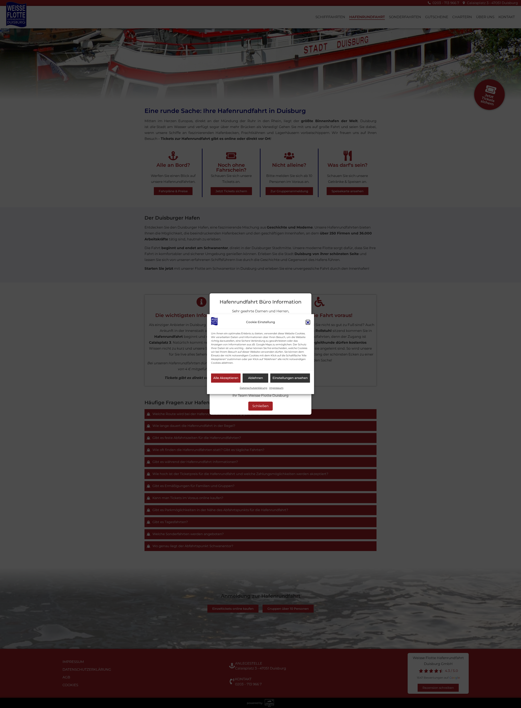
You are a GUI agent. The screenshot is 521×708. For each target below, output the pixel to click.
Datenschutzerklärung (253, 387)
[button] (308, 322)
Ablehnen (255, 378)
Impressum (276, 387)
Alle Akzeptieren (225, 378)
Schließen (260, 406)
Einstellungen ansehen (290, 378)
